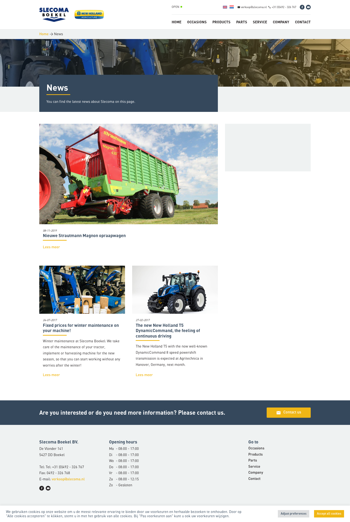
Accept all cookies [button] (329, 513)
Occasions (197, 22)
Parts (241, 22)
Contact (303, 22)
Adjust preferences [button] (293, 513)
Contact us (288, 412)
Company (281, 22)
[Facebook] (302, 7)
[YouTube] (308, 7)
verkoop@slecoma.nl (68, 479)
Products (221, 22)
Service (260, 22)
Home (176, 22)
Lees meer (51, 247)
